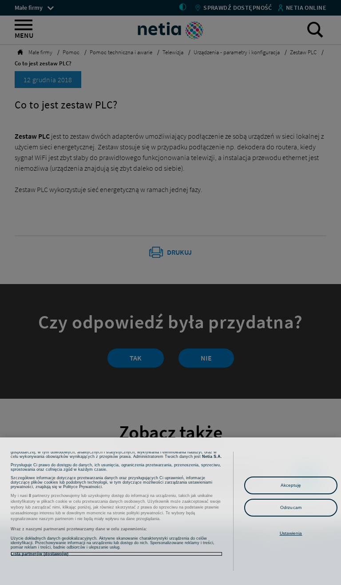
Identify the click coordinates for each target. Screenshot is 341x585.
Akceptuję (291, 485)
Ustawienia (291, 533)
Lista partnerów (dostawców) (39, 554)
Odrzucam (290, 507)
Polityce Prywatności (82, 487)
